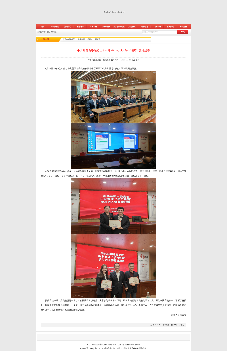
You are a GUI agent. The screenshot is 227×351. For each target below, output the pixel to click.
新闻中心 (67, 27)
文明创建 (132, 27)
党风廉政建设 (119, 27)
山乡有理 (157, 27)
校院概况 (55, 27)
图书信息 (144, 27)
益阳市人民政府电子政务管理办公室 (131, 348)
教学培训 (80, 27)
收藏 (166, 325)
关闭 (181, 325)
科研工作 (93, 27)
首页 (89, 39)
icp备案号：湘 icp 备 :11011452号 (93, 348)
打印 (174, 325)
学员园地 (170, 27)
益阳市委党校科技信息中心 (129, 344)
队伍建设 (106, 27)
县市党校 (183, 27)
